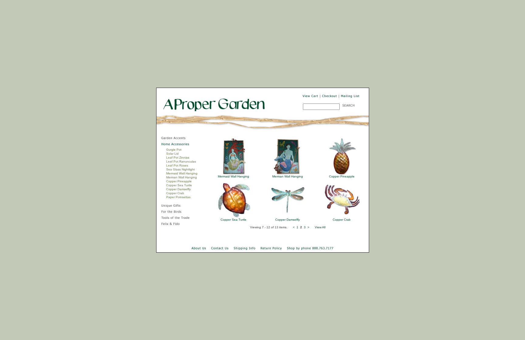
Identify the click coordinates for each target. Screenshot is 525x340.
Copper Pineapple (179, 181)
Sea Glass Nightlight (180, 169)
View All (320, 227)
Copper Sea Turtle (179, 185)
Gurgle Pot (173, 149)
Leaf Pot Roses (177, 165)
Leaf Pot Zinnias (177, 157)
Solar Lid (172, 153)
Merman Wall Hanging (181, 177)
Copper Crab (175, 193)
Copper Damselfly (178, 189)
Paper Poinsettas (178, 197)
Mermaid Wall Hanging (181, 173)
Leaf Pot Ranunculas (181, 161)
